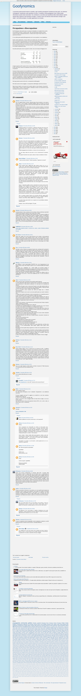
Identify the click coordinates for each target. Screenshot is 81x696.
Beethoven (40, 663)
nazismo (42, 632)
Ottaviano (17, 262)
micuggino (44, 661)
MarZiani (48, 641)
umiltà (34, 662)
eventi (36, 632)
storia (46, 629)
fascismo (42, 630)
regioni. (56, 675)
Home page (31, 557)
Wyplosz (38, 671)
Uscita (61, 624)
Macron (33, 641)
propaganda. (46, 675)
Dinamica (29, 656)
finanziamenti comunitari (64, 660)
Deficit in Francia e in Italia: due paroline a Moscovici (28, 607)
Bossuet (55, 663)
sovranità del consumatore (43, 676)
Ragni (56, 669)
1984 (32, 655)
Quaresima (49, 669)
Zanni (41, 671)
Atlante (37, 646)
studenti (48, 676)
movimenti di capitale (30, 634)
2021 (55, 59)
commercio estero (24, 632)
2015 (55, 127)
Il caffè (56, 87)
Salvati (26, 670)
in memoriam (66, 629)
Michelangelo (26, 668)
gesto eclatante (49, 648)
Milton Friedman (35, 668)
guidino (17, 488)
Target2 (64, 652)
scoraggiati (19, 662)
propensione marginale (51, 675)
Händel (25, 667)
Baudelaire (63, 655)
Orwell (66, 668)
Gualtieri (57, 656)
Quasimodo (53, 669)
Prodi (43, 652)
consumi (35, 653)
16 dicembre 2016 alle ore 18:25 (25, 210)
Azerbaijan (44, 655)
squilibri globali (21, 646)
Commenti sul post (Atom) (21, 559)
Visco (60, 647)
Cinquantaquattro (58, 85)
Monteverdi (42, 668)
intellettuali (50, 645)
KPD (48, 632)
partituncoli (62, 648)
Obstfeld (58, 668)
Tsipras (33, 631)
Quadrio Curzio (46, 669)
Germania (43, 623)
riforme (37, 626)
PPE (67, 668)
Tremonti (14, 671)
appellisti (44, 671)
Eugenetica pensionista (59, 83)
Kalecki (67, 656)
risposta (67, 661)
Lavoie (49, 667)
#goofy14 (40, 634)
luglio (56, 115)
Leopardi (14, 652)
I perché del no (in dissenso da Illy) (61, 88)
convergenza (54, 632)
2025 (55, 52)
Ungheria (53, 647)
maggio (56, 118)
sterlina (25, 662)
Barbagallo (28, 663)
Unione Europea (57, 623)
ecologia (58, 632)
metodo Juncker (43, 637)
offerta (38, 639)
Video (42, 21)
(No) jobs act (57, 70)
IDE (28, 638)
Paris (16, 669)
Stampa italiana (52, 652)
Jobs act (49, 634)
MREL (57, 667)
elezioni (49, 624)
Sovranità (60, 641)
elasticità (33, 645)
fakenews (56, 638)
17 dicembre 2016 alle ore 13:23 (26, 407)
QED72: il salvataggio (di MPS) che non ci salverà (28, 601)
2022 (55, 57)
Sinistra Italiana (45, 638)
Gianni (67, 646)
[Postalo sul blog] (32, 92)
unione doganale (38, 662)
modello (26, 654)
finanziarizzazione (45, 645)
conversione (15, 660)
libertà (43, 640)
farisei (58, 660)
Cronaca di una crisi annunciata (19, 575)
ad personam (23, 640)
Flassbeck (48, 656)
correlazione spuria (20, 660)
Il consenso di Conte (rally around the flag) (26, 613)
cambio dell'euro (37, 630)
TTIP (49, 638)
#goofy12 (36, 634)
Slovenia (44, 670)
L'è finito (56, 71)
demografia (52, 638)
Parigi (31, 647)
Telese (57, 670)
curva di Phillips (29, 648)
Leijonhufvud (52, 667)
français (19, 634)
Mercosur (20, 668)
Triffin (16, 671)
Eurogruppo (45, 636)
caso (67, 671)
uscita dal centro (44, 662)
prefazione (40, 675)
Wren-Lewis (35, 671)
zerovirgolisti (30, 646)
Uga (63, 633)
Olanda (15, 640)
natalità (29, 654)
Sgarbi (36, 670)
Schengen (56, 641)
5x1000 (20, 663)
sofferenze (52, 654)
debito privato (56, 629)
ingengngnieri (15, 654)
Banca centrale (45, 634)
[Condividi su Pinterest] (36, 92)
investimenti (46, 630)
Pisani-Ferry (31, 669)
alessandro (18, 407)
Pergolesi (24, 669)
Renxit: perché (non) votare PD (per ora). (21, 579)
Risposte (18, 123)
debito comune (31, 660)
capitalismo (29, 645)
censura (19, 629)
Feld (42, 656)
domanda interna (16, 637)
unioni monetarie (16, 655)
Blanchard (66, 655)
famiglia (25, 637)
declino (17, 633)
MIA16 (30, 638)
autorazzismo (39, 631)
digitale (34, 648)
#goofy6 (35, 636)
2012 (55, 132)
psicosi (64, 661)
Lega (17, 632)
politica (30, 623)
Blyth (48, 663)
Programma (19, 640)
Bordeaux (52, 663)
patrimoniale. (52, 661)
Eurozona (27, 631)
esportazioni (21, 637)
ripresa (59, 625)
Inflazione (25, 624)
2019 (55, 62)
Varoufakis (56, 647)
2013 (55, 130)
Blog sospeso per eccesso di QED (61, 73)
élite (17, 677)
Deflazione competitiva (51, 626)
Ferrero (56, 646)
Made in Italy (18, 647)
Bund (63, 663)
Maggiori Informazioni (57, 0)
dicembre (56, 68)
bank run (17, 645)
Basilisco (37, 663)
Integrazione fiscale (36, 667)
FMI (48, 636)
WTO (13, 653)
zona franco (60, 662)
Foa (51, 656)
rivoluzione (14, 662)
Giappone (27, 641)
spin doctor (17, 646)
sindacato (53, 640)
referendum (59, 630)
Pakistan (14, 669)
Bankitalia (66, 649)
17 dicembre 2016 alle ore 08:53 (29, 138)
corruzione (66, 633)
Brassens (58, 663)
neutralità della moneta (16, 675)
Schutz (31, 670)
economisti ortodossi (39, 648)
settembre (57, 112)
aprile (56, 120)
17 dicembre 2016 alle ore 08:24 (24, 247)
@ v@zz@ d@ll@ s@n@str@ (60, 80)
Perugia (27, 669)
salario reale (56, 624)
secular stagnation (35, 649)
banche (32, 630)
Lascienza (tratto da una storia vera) (25, 594)
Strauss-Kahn (50, 670)
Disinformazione (24, 638)
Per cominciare (21, 21)
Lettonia (14, 647)
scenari (64, 645)
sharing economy (29, 676)
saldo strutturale (19, 676)
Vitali (20, 671)
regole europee (30, 625)
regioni (24, 649)
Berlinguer (43, 663)
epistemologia (15, 634)
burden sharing (58, 671)
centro (20, 648)
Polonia (57, 634)
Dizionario (29, 21)
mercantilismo (61, 634)
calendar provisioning (63, 671)
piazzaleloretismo (34, 675)
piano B (47, 640)
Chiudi (64, 0)
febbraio (56, 123)
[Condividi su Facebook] (35, 92)
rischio (67, 675)
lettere (35, 661)
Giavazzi (63, 639)
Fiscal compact (60, 646)
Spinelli (47, 652)
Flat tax (64, 646)
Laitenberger (45, 667)
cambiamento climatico (23, 645)
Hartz (63, 656)
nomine (26, 675)
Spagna (19, 632)
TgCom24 (60, 670)
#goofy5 (56, 640)
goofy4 (34, 637)
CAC (65, 663)
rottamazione (14, 676)
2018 (55, 64)
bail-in (64, 636)
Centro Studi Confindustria (22, 656)
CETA (59, 640)
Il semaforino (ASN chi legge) (60, 74)
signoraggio (34, 676)
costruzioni (26, 660)
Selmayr (33, 670)
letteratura (38, 637)
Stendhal (58, 652)
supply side (51, 676)
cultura (44, 653)
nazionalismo (34, 639)
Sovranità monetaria (44, 647)
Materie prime (64, 630)
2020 (55, 60)
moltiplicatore (23, 634)
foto (56, 630)
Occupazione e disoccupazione (60, 82)
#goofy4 (26, 655)
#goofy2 (14, 663)
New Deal (52, 668)
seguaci (22, 662)
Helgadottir (22, 667)
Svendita (49, 647)
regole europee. (60, 675)
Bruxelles (41, 636)
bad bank (50, 671)
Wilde (30, 671)
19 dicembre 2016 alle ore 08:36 (29, 508)
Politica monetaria (35, 638)
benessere (53, 671)
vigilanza (55, 649)
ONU (56, 668)
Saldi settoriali (58, 626)
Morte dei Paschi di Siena (59, 90)
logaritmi (37, 661)
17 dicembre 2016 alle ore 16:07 (25, 488)
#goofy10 (64, 662)
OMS (30, 652)
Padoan (36, 652)
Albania (58, 649)
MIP (13, 640)
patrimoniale (66, 648)
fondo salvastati (60, 653)
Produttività (25, 626)
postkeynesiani (39, 654)
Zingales (62, 647)
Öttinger (20, 582)
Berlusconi (42, 646)
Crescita (51, 623)
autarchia (47, 671)
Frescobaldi (54, 656)
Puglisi (42, 669)
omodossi (48, 661)
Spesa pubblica (28, 630)
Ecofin (40, 656)
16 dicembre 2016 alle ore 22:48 (29, 125)
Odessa (61, 668)
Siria (39, 670)
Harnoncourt (19, 667)
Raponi (58, 669)
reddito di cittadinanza (46, 654)
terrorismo (51, 649)
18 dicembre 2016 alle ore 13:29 (28, 456)
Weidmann (25, 671)
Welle (28, 671)
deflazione (53, 630)
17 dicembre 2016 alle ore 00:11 (27, 234)
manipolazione (23, 382)
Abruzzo (39, 625)
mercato (38, 632)
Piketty (41, 652)
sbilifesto (29, 649)
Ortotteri (45, 624)
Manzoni (64, 667)
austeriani (18, 653)
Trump (50, 630)
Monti (67, 625)
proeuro (43, 675)
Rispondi (17, 121)
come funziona (24, 648)
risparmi (50, 640)
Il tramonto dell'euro (45, 625)
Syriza (61, 652)
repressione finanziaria (46, 639)
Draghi (25, 625)
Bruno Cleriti (18, 346)
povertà (16, 649)
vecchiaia (54, 662)
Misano (39, 668)
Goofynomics (24, 6)
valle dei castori (50, 662)
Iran (39, 667)
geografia (44, 648)
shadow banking (24, 676)
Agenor (24, 663)
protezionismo (60, 661)
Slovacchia (41, 670)
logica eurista (57, 648)
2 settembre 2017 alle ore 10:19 (25, 519)
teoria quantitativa (56, 676)
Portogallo (54, 636)
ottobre (56, 110)
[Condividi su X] (33, 92)
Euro (47, 623)
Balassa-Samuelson (54, 655)
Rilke (67, 669)
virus (57, 662)
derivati (39, 660)
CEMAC (67, 663)
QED (53, 629)
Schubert (35, 647)
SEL (45, 652)
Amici (41, 655)
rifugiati (27, 649)
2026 (55, 51)
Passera (18, 669)
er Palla (36, 645)
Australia (61, 649)
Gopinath (14, 667)
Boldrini (14, 656)
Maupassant (16, 668)
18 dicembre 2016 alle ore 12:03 (28, 423)
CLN (48, 646)
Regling (64, 669)
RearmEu (61, 669)
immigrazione (21, 625)
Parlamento (50, 629)
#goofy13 (60, 639)
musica (29, 626)
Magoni (59, 667)
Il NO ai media (57, 98)
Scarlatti (28, 670)
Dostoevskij (37, 656)
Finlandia (45, 656)
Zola (42, 671)
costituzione (43, 629)
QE (67, 630)
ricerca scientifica (16, 631)
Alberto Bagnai (22, 528)
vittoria (65, 676)
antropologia (66, 647)
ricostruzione (64, 675)
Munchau (27, 652)
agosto (56, 114)
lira (44, 640)
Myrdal (47, 668)
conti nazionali (39, 653)
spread (61, 654)
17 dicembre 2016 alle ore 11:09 (31, 158)
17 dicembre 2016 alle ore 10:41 (26, 262)
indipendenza (66, 653)
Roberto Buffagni (22, 158)
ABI (21, 663)
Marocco (67, 667)
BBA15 (47, 655)
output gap (52, 637)
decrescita (61, 629)
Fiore (17, 247)
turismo (31, 662)
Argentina (34, 646)
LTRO (41, 667)
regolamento (61, 637)
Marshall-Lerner (18, 652)
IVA (65, 656)
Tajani (55, 670)
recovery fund (20, 649)
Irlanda (30, 641)
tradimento (56, 639)
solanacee (37, 676)
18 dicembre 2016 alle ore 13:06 (28, 445)
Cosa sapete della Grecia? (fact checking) (26, 569)
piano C (56, 661)
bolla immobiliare (16, 648)
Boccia (50, 663)
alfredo (20, 163)
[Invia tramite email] (31, 92)
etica (52, 653)
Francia (35, 624)
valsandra (17, 372)
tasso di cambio (42, 626)
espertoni (55, 660)
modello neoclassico (64, 632)
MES (14, 626)
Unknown (17, 100)
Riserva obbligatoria (15, 670)
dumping (49, 653)
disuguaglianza (31, 632)
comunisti (32, 653)
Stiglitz (47, 670)
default (46, 653)
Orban (64, 668)
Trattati (17, 630)
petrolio (40, 639)
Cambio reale (34, 633)
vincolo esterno (30, 636)
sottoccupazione (57, 654)
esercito (49, 660)
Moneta (61, 633)
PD (16, 626)
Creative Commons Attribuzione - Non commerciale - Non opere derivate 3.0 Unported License (60, 174)
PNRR (31, 631)
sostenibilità (30, 633)
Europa (39, 629)
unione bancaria (22, 630)
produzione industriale (23, 633)
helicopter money (18, 661)
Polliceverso (18, 471)
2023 (55, 56)
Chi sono (48, 21)
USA (52, 624)
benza (24, 653)
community (24, 623)
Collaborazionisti (64, 640)
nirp (20, 675)
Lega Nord (53, 634)
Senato (62, 626)
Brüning (61, 663)
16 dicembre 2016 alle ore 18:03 (25, 100)
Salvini (40, 638)
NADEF (49, 668)
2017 (55, 65)
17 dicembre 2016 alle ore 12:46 (26, 372)
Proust (40, 669)
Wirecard (32, 671)
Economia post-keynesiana (17, 641)
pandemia (63, 625)
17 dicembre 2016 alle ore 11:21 (27, 346)
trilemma (60, 676)
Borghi (46, 646)
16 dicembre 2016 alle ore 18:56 (27, 226)
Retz (66, 669)
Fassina (24, 641)
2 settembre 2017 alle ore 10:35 (32, 528)
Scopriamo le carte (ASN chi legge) (61, 104)
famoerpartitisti (55, 653)
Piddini (63, 623)
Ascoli (26, 663)
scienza (52, 639)
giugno (56, 117)
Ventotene (63, 641)
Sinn (37, 670)
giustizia (64, 638)
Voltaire (23, 671)
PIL (15, 630)
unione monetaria (22, 631)
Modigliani (23, 652)
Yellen (16, 653)
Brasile (17, 656)
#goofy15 (67, 662)
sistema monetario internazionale (44, 649)
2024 (55, 54)
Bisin (46, 663)
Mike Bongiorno (30, 668)
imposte (53, 648)
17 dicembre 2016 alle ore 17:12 (29, 380)
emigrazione (30, 640)
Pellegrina (21, 125)
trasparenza (65, 654)
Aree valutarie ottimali (17, 638)
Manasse (61, 667)
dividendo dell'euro (44, 660)
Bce (13, 630)
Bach (40, 646)
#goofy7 (29, 655)
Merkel (50, 636)
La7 (42, 667)
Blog (15, 21)
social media (66, 637)
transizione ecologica (34, 629)
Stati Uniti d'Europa (59, 636)
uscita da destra (21, 655)
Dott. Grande (18, 234)
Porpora (37, 669)
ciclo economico (28, 653)
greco (14, 661)
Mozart (45, 668)
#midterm (63, 631)
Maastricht (58, 633)
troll (67, 654)
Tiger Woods (66, 670)
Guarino (60, 656)
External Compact (52, 646)
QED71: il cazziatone (58, 79)
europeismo (40, 645)
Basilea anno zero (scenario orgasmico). (60, 102)
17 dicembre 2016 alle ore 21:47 (28, 163)
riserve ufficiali (60, 645)
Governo (66, 639)
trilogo (63, 676)
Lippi (54, 667)
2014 (55, 128)
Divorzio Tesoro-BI (49, 633)
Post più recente (16, 557)
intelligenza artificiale (21, 654)
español (52, 660)
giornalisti (60, 638)
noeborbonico (23, 675)
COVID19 (14, 633)
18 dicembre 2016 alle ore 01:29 (27, 417)
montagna (48, 637)
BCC (64, 649)
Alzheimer (37, 655)
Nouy (54, 668)
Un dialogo (16, 566)
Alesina (34, 655)
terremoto (28, 662)
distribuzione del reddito (25, 629)
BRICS (50, 655)
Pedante (21, 669)
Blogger (45, 687)
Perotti (39, 652)
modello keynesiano (21, 639)
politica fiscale (17, 636)
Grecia (38, 624)
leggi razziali (31, 661)
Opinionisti (33, 652)
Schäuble (39, 647)
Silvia (20, 417)
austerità (39, 623)
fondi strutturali (30, 637)
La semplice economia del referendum (59, 94)
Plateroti (35, 669)
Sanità (50, 632)
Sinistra (34, 623)
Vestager (66, 652)
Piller (29, 669)
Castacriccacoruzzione (41, 633)
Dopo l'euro (33, 656)
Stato (56, 652)
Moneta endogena (26, 647)
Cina (16, 629)
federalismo (39, 640)
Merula (22, 668)
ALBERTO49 (18, 226)
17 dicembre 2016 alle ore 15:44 (27, 471)
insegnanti (27, 661)
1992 (38, 636)
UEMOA (18, 671)
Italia (36, 625)
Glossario (36, 21)
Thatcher (63, 670)
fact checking (35, 640)
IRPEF (30, 667)
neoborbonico (55, 645)
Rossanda (23, 670)
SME (33, 647)
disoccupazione (19, 93)
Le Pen (54, 633)
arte (27, 640)
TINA (53, 670)
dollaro (67, 636)
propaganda (16, 623)
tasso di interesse (24, 636)
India (32, 667)
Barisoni (32, 663)
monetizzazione (28, 639)
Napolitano (52, 641)
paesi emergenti (34, 654)
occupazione (29, 675)
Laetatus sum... (57, 100)
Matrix (13, 668)
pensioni (34, 626)
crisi (42, 624)
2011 (55, 133)
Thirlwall (14, 645)
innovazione (23, 661)
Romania (20, 670)
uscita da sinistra (58, 631)
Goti (16, 667)
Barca (59, 655)
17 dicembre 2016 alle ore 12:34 (25, 364)
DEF (67, 640)
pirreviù (14, 629)
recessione (56, 637)
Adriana (20, 423)
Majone (21, 647)
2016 (55, 67)
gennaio (56, 125)
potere (14, 649)
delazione (35, 660)
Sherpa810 (21, 380)
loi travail (41, 661)
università (26, 646)
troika (45, 632)
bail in (22, 653)
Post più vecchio (45, 557)
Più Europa (30, 624)
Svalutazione (20, 624)
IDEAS (28, 667)
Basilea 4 (34, 663)
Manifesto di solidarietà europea (41, 641)
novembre (57, 109)
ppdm (37, 675)
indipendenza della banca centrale (49, 631)
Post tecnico (19, 626)
